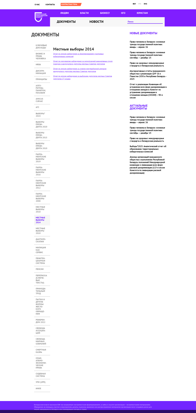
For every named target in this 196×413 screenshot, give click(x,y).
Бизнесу (105, 13)
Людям (64, 13)
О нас (37, 4)
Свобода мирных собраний (41, 339)
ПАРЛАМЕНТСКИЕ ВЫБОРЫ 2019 (41, 154)
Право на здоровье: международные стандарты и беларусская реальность (147, 64)
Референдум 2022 (40, 320)
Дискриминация (41, 71)
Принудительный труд (41, 288)
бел (134, 4)
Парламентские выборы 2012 (41, 180)
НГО (123, 13)
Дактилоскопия (41, 239)
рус (139, 4)
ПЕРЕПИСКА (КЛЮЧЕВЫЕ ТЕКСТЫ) (41, 275)
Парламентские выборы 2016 (41, 167)
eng (145, 4)
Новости (96, 22)
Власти (84, 13)
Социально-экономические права (41, 358)
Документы (66, 22)
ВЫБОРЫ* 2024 (40, 113)
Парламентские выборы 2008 (41, 194)
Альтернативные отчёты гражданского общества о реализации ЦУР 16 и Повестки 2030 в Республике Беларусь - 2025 (148, 75)
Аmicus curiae (39, 99)
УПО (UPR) (40, 382)
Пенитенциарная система (40, 258)
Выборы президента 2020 (41, 122)
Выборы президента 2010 (41, 143)
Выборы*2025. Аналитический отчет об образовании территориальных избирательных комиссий (148, 149)
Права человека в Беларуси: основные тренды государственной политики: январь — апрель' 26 (147, 44)
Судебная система (41, 373)
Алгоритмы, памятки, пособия (41, 85)
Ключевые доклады (41, 45)
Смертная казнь (41, 350)
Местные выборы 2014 (42, 217)
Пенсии (40, 269)
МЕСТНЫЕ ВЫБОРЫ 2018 (40, 207)
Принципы (41, 79)
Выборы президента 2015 (41, 133)
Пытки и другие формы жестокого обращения (40, 299)
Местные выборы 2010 (40, 228)
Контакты (50, 4)
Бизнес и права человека (41, 53)
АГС (37, 107)
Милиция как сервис (41, 247)
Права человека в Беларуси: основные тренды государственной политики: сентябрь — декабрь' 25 (147, 55)
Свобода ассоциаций (41, 328)
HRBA (38, 64)
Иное (38, 388)
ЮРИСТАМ (142, 13)
